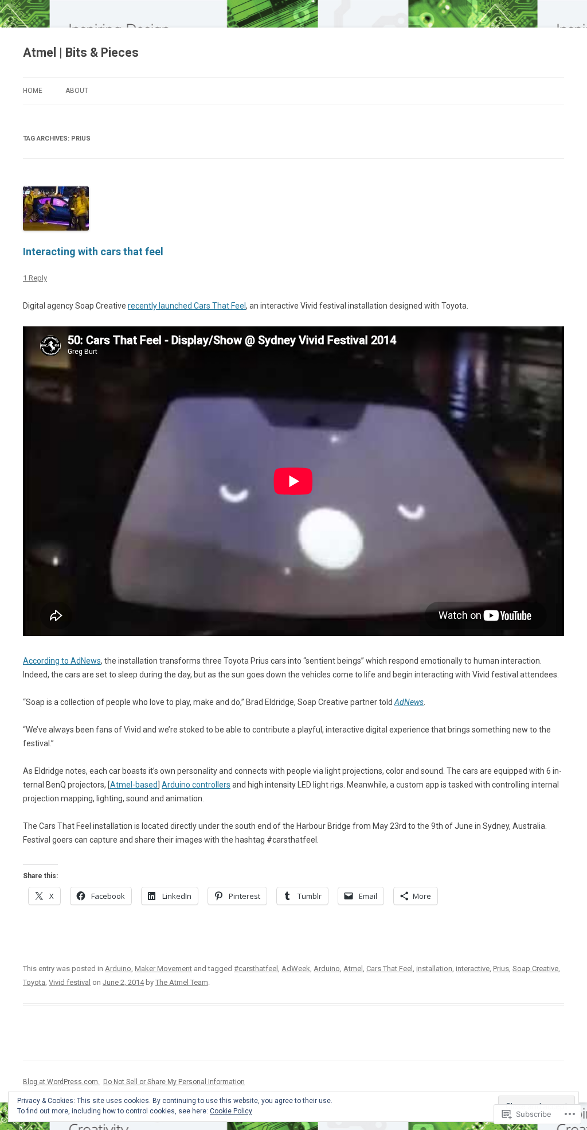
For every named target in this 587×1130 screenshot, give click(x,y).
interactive (473, 968)
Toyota (34, 982)
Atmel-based (134, 784)
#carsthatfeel (256, 968)
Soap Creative (535, 968)
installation (434, 968)
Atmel (353, 968)
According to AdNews (62, 660)
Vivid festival (70, 982)
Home (32, 91)
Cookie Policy (231, 1111)
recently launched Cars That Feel (187, 305)
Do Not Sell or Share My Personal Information (174, 1082)
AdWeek (295, 968)
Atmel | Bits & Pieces (81, 52)
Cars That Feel (389, 968)
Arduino (118, 968)
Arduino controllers (196, 784)
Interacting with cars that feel (93, 252)
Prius (501, 968)
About (76, 91)
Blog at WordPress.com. (61, 1082)
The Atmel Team (181, 982)
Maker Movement (163, 968)
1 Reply (35, 278)
